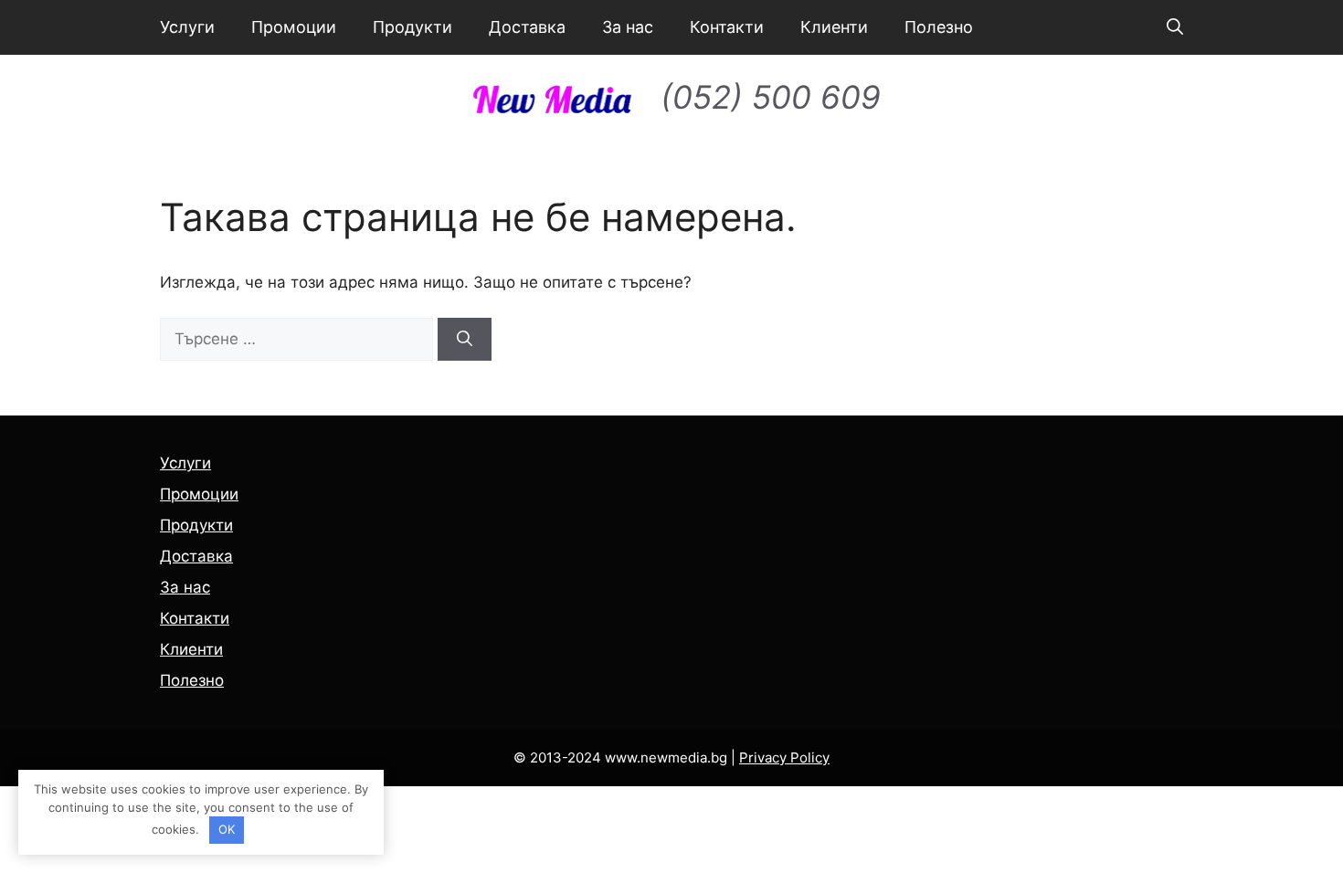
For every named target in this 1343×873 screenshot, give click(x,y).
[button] (1174, 27)
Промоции (293, 27)
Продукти (412, 27)
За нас (627, 27)
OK (226, 829)
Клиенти (834, 27)
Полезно (938, 27)
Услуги (187, 27)
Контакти (727, 27)
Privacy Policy (784, 757)
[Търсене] (465, 340)
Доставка (527, 27)
